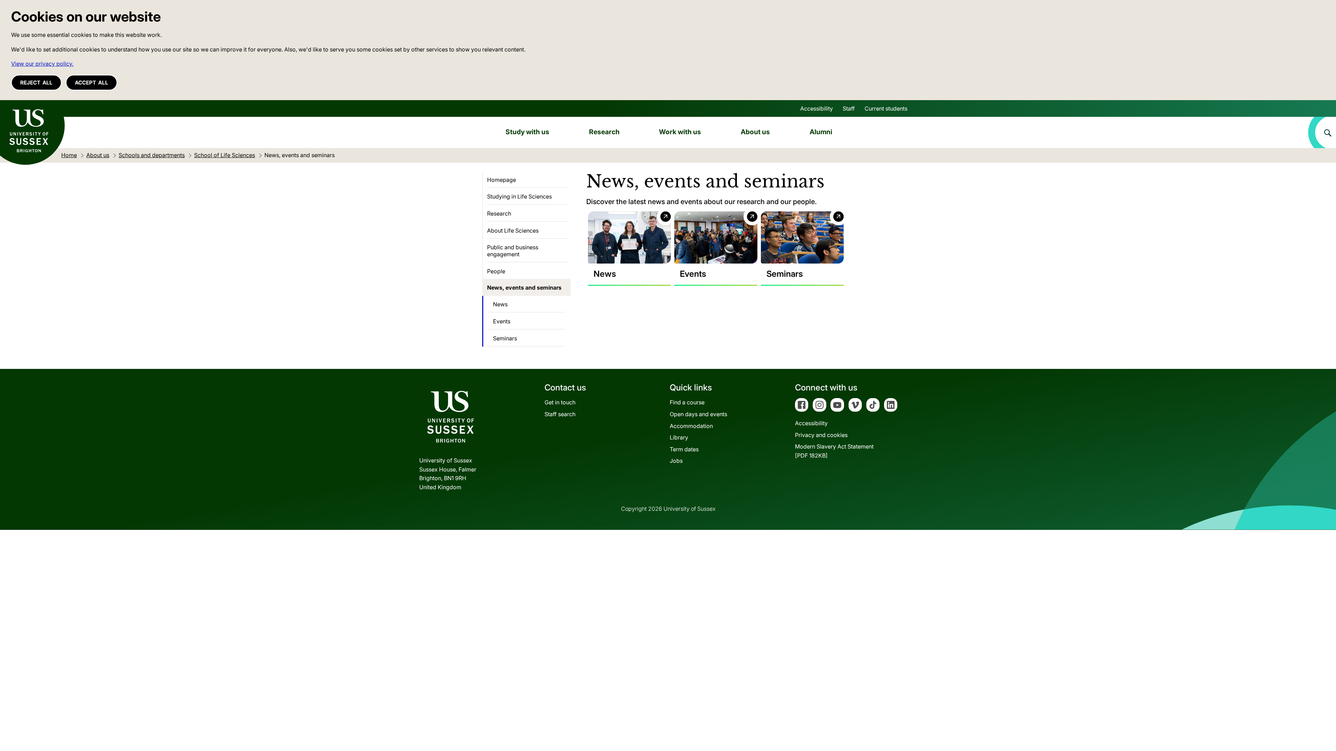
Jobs (676, 460)
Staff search (559, 414)
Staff (849, 108)
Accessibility (816, 108)
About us (755, 132)
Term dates (684, 449)
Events (501, 321)
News (500, 304)
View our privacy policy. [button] (42, 63)
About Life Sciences (513, 230)
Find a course (687, 402)
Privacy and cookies (821, 434)
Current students (886, 108)
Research (604, 132)
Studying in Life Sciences (519, 196)
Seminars (505, 338)
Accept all (91, 82)
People (496, 271)
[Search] (1322, 132)
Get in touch (559, 402)
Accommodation (691, 425)
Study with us (527, 132)
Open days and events (698, 414)
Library (679, 437)
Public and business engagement (512, 251)
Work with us (680, 132)
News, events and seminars (524, 287)
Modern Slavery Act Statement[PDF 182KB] (834, 451)
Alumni (821, 132)
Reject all (36, 82)
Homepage (501, 179)
